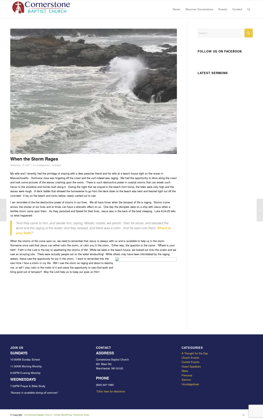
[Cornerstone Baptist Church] (41, 9)
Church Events (190, 358)
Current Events (191, 362)
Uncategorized (42, 165)
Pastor (58, 165)
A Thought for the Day (195, 353)
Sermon (186, 380)
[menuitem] (176, 9)
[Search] (249, 9)
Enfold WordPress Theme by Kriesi (71, 414)
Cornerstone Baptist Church (38, 414)
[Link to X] (243, 415)
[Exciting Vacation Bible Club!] (3, 210)
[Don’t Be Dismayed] (260, 210)
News (185, 371)
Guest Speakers (191, 366)
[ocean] (93, 91)
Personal (187, 375)
